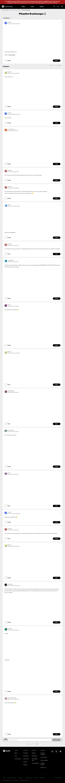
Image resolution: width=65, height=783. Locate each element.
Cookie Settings (28, 777)
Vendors (25, 764)
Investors (25, 761)
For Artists (25, 753)
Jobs (16, 756)
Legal (4, 777)
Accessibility (42, 777)
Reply (56, 60)
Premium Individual (43, 753)
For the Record (18, 759)
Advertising (25, 759)
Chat (32, 6)
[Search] (54, 6)
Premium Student (43, 763)
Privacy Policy (20, 777)
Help (23, 6)
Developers (26, 756)
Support (34, 753)
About (16, 753)
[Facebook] (60, 751)
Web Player (34, 756)
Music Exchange (18, 10)
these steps (41, 2)
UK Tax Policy (15, 780)
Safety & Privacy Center (11, 777)
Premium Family (44, 760)
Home (9, 10)
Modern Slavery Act (7, 780)
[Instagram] (52, 751)
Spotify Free (43, 767)
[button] (60, 23)
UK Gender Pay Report (23, 780)
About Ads (36, 777)
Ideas (42, 6)
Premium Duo (44, 757)
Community (9, 6)
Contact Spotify (35, 763)
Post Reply (56, 739)
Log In (58, 6)
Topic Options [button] (6, 18)
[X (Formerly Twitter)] (56, 751)
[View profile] (6, 23)
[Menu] (62, 6)
